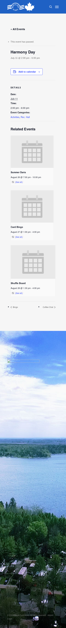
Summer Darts (18, 172)
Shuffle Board (18, 283)
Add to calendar (27, 71)
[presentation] (32, 152)
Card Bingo (17, 227)
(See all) (19, 182)
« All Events (18, 29)
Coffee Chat (48, 307)
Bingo (15, 307)
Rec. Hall (25, 117)
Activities (15, 117)
